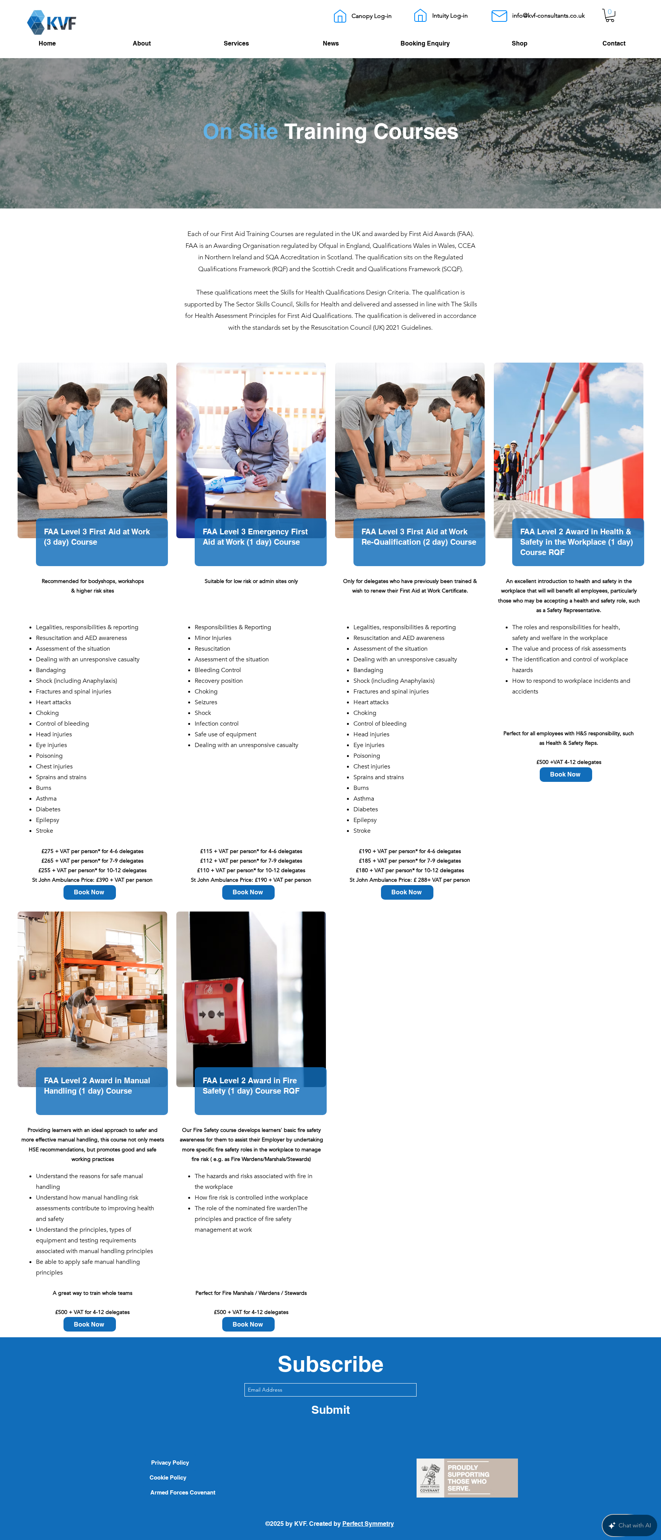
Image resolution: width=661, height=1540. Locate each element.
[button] (610, 15)
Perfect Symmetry (368, 1523)
